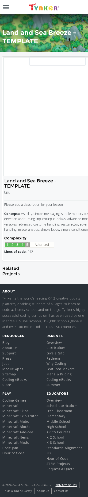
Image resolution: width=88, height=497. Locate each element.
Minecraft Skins (15, 411)
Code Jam (10, 448)
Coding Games (14, 400)
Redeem (53, 358)
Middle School (58, 421)
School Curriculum (62, 405)
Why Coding (56, 363)
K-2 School (55, 437)
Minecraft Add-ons (18, 432)
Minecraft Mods (15, 442)
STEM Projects (58, 463)
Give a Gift (55, 353)
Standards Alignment (64, 448)
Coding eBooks (14, 379)
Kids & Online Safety (18, 491)
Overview (54, 342)
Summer (53, 384)
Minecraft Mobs (15, 421)
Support (9, 353)
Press (6, 358)
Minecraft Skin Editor (20, 416)
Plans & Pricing (59, 374)
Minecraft (10, 405)
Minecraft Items (15, 437)
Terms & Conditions (38, 485)
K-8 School (55, 442)
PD (48, 453)
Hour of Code (13, 453)
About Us (10, 347)
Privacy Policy (66, 485)
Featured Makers (60, 369)
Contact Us (61, 491)
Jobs (5, 363)
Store (6, 384)
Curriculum (55, 347)
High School (56, 426)
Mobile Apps (12, 369)
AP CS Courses (58, 432)
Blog (6, 342)
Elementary (55, 416)
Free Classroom (59, 411)
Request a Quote (60, 469)
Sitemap (9, 374)
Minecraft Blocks (16, 426)
